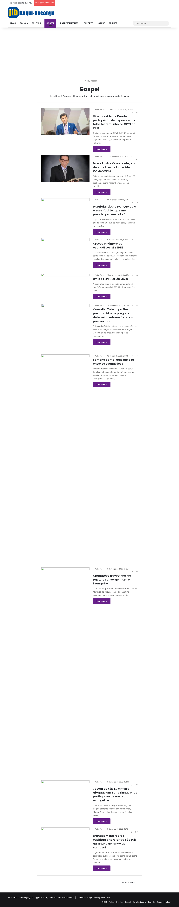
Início (86, 81)
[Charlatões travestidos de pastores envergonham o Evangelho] (65, 672)
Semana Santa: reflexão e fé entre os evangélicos (113, 362)
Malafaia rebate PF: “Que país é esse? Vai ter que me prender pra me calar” (114, 210)
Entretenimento (69, 23)
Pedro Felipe (99, 109)
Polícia (24, 23)
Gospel (50, 23)
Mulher (113, 23)
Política (36, 23)
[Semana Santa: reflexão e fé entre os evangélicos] (65, 459)
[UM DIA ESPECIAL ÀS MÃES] (65, 287)
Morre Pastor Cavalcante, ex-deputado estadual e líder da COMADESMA (114, 167)
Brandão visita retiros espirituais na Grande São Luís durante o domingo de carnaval (114, 841)
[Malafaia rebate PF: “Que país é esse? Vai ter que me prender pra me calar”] (65, 211)
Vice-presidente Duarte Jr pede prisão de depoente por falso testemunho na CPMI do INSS (114, 122)
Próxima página (128, 882)
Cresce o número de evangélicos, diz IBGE (108, 245)
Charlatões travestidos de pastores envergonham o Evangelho (112, 579)
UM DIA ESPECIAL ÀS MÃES (110, 279)
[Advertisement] (89, 51)
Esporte (88, 23)
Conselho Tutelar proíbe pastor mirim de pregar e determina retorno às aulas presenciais (113, 315)
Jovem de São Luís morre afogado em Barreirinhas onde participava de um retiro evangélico (115, 794)
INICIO (13, 23)
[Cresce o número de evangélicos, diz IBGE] (65, 254)
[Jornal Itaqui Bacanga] (31, 12)
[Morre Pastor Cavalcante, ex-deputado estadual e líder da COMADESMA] (65, 168)
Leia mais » (101, 149)
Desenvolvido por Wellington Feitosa (94, 897)
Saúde (101, 23)
